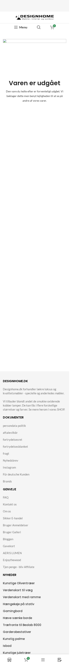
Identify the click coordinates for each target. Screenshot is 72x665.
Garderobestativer (17, 632)
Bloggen (8, 539)
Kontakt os (10, 504)
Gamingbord (12, 611)
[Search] (39, 27)
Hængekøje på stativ (18, 604)
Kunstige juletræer (17, 653)
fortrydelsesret (12, 439)
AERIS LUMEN (12, 553)
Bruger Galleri (12, 532)
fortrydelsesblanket (15, 446)
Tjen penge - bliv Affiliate (18, 567)
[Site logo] (34, 17)
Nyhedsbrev (10, 460)
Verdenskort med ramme (22, 597)
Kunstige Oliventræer (19, 583)
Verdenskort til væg (18, 590)
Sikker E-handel (13, 518)
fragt (6, 453)
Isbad (7, 646)
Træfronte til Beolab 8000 (22, 625)
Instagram (9, 467)
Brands (7, 481)
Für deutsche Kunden (16, 474)
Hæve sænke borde (17, 618)
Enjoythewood (12, 560)
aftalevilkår (10, 432)
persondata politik (14, 425)
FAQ (5, 497)
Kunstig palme (14, 639)
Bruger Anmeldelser (15, 525)
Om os (7, 511)
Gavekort (9, 546)
